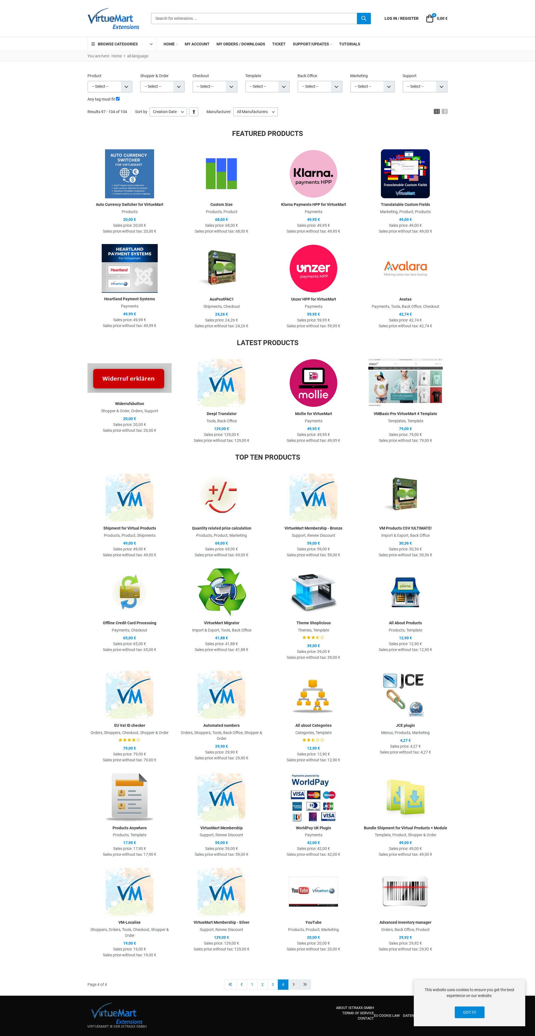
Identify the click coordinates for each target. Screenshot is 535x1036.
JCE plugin (405, 725)
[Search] (364, 19)
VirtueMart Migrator (221, 623)
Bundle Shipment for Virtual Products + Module (405, 828)
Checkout (201, 76)
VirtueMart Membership (221, 828)
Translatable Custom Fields (405, 204)
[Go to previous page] (241, 984)
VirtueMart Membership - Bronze (313, 528)
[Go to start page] (230, 984)
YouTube (313, 922)
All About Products (405, 623)
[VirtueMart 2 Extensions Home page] (117, 1013)
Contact (366, 1018)
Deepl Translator (222, 413)
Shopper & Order (154, 76)
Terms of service (358, 1013)
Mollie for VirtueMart (313, 413)
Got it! (469, 1012)
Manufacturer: (218, 111)
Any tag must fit (101, 99)
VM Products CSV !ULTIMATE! (405, 528)
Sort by (141, 111)
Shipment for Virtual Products (129, 528)
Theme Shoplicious (313, 623)
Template (253, 76)
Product (94, 76)
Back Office (307, 76)
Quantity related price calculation (221, 528)
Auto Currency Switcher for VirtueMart (129, 204)
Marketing (359, 76)
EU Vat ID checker (129, 725)
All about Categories (313, 725)
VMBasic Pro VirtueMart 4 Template (405, 413)
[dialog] (469, 1002)
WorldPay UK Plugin (313, 828)
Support (410, 76)
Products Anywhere (130, 828)
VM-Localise (129, 922)
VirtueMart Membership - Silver (221, 922)
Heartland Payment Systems (129, 299)
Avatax (405, 299)
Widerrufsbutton (129, 403)
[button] (436, 18)
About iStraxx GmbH (355, 1008)
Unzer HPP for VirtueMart (313, 299)
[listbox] (168, 111)
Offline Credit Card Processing (129, 623)
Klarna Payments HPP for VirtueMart (313, 204)
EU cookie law (387, 1015)
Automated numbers (221, 725)
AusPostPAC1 (222, 299)
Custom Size (221, 204)
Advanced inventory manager (405, 922)
